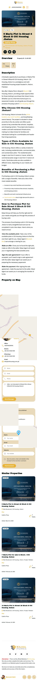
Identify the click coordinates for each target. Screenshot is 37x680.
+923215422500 (16, 7)
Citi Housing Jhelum (26, 104)
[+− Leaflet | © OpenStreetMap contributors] (18, 303)
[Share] (14, 52)
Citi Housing (31, 659)
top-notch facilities (14, 117)
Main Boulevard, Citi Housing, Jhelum (13, 509)
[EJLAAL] (18, 2)
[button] (27, 7)
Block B (26, 91)
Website (6, 450)
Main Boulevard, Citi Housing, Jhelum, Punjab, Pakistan (18, 560)
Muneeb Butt (10, 677)
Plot (12, 30)
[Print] (9, 52)
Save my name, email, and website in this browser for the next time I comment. (18, 460)
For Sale (6, 30)
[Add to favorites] (5, 52)
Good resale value (9, 197)
